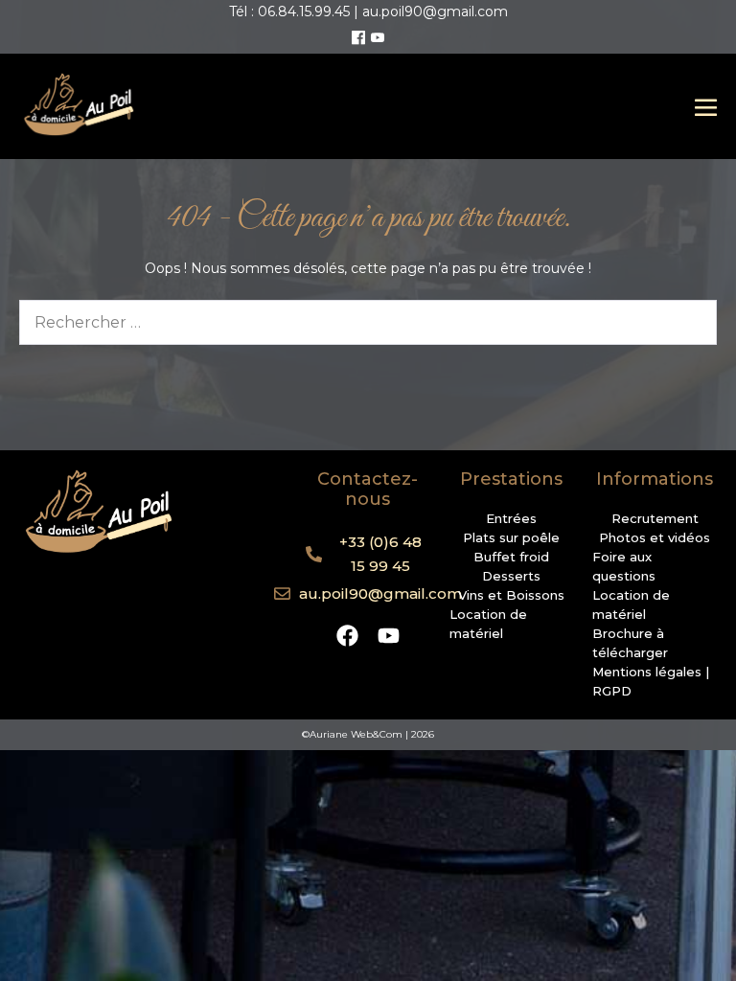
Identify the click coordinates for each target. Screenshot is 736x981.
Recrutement (655, 518)
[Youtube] (377, 38)
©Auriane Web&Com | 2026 (368, 734)
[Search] (690, 322)
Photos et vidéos (654, 537)
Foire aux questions (624, 566)
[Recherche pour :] (368, 322)
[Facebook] (358, 38)
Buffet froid (511, 556)
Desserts (511, 575)
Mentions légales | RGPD (650, 681)
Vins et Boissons (511, 595)
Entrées (511, 518)
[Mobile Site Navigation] (706, 107)
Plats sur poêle (511, 537)
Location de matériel (488, 623)
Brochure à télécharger (630, 643)
